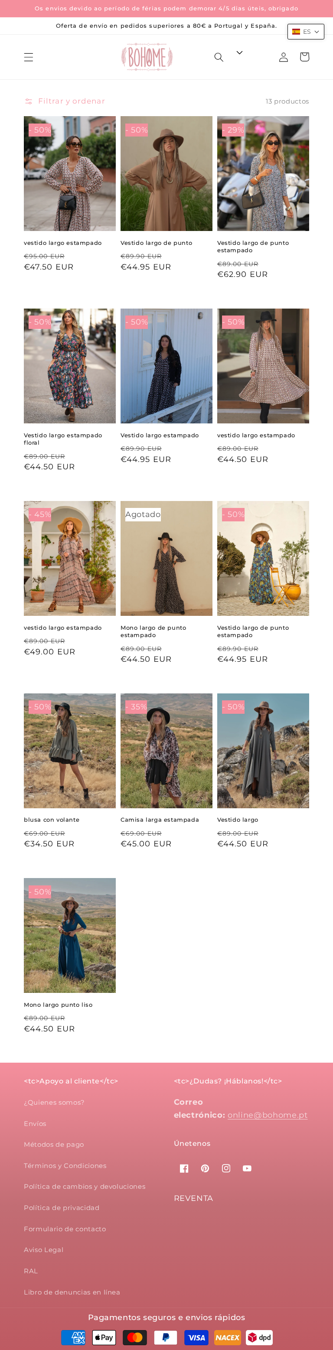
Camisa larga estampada (160, 819)
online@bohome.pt (268, 1114)
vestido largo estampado (63, 242)
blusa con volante (51, 819)
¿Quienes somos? (54, 1102)
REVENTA (194, 1198)
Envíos (35, 1123)
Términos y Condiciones (65, 1165)
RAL (31, 1271)
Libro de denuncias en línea (72, 1292)
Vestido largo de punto (156, 242)
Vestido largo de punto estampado (253, 246)
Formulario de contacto (65, 1229)
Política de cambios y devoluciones (84, 1186)
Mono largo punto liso (58, 1004)
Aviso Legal (43, 1250)
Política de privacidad (62, 1208)
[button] (28, 56)
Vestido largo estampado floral (63, 439)
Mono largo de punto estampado (153, 631)
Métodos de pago (54, 1144)
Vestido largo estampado (160, 435)
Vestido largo (237, 819)
